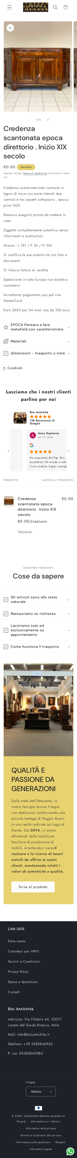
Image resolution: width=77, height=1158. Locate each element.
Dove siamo (16, 941)
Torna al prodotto (33, 886)
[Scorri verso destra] (48, 119)
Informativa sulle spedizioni (33, 1142)
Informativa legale (41, 1149)
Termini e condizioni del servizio (40, 1135)
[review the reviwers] (22, 446)
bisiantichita (31, 1116)
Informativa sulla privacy (41, 1128)
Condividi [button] (15, 368)
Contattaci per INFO (23, 951)
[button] (9, 7)
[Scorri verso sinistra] (29, 119)
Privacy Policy (18, 971)
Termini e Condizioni (24, 961)
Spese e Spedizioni (23, 981)
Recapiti (60, 1142)
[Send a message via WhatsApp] (70, 1151)
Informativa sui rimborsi (45, 1121)
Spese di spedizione (35, 173)
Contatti (14, 992)
